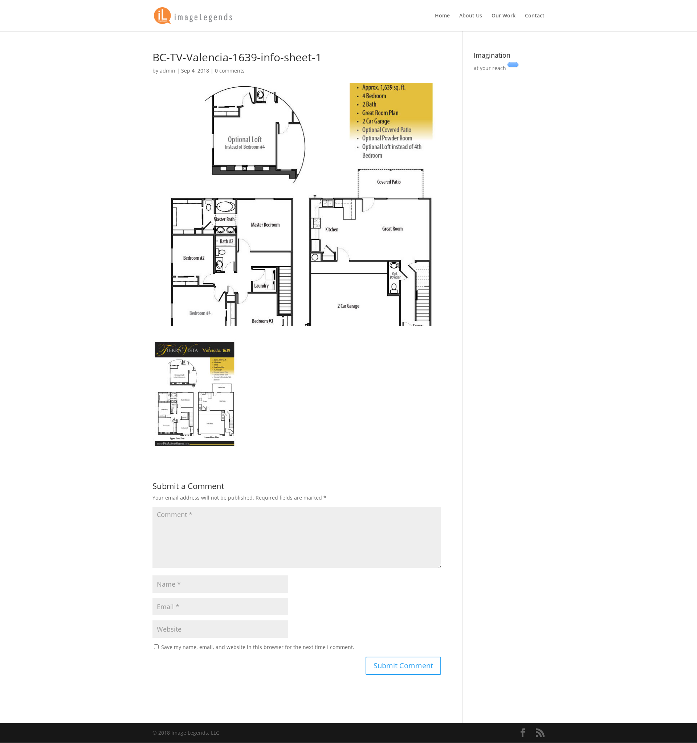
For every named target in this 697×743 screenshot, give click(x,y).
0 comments (230, 70)
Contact (535, 16)
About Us (470, 16)
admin (167, 70)
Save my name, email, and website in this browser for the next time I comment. (257, 647)
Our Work (503, 16)
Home (442, 16)
